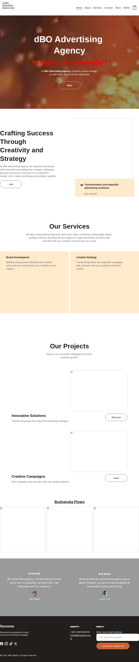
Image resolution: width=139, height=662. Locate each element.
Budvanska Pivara (69, 502)
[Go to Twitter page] (15, 643)
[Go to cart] (134, 7)
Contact (108, 7)
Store (118, 7)
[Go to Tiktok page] (11, 643)
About (88, 7)
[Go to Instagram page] (6, 643)
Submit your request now (113, 646)
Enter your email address (109, 632)
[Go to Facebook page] (1, 643)
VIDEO (126, 7)
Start (69, 85)
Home (79, 7)
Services (97, 7)
